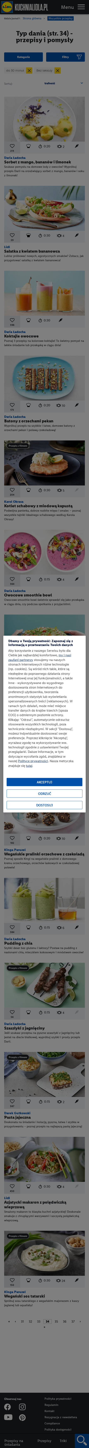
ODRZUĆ (44, 793)
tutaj (29, 765)
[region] (44, 724)
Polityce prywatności (33, 761)
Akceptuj (44, 782)
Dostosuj (44, 805)
